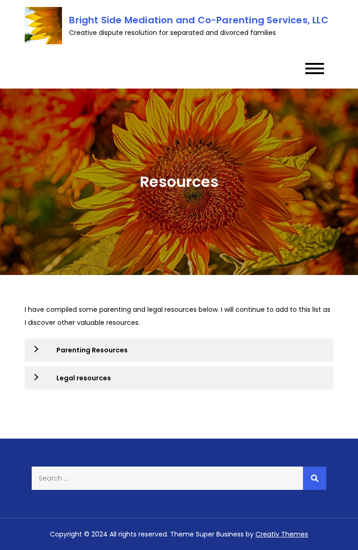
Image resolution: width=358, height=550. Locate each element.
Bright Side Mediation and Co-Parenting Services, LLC (198, 20)
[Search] (314, 478)
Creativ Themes (281, 534)
